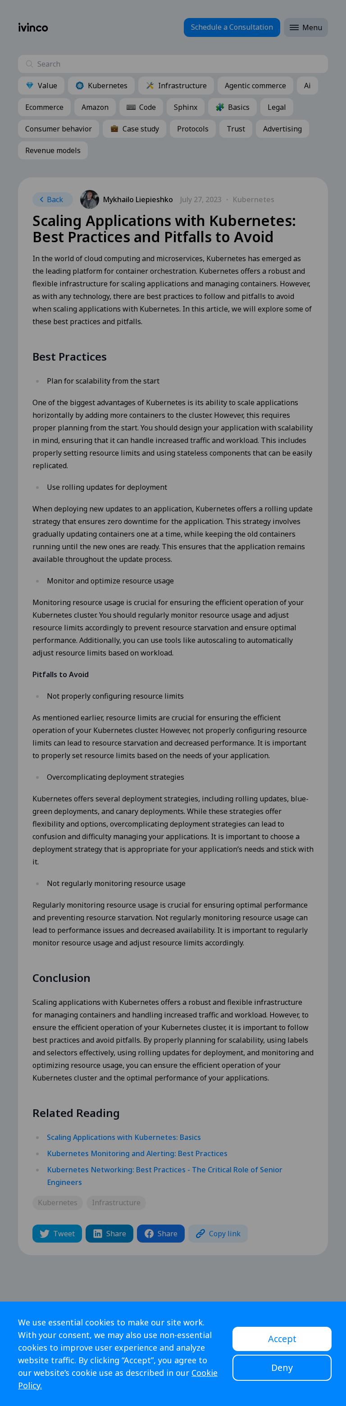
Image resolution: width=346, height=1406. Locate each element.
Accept (282, 1339)
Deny (282, 1367)
